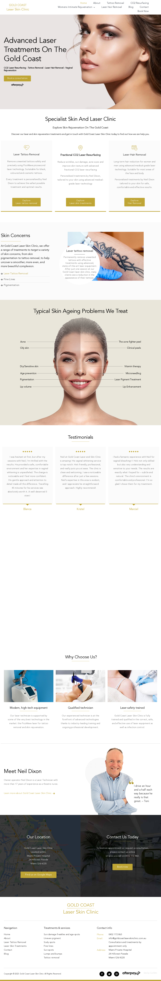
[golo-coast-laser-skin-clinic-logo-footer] (17, 5)
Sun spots (49, 950)
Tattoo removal (52, 958)
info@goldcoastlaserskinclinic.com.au (127, 938)
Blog (6, 954)
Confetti (153, 973)
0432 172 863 (132, 856)
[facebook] (101, 974)
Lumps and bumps (53, 954)
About (7, 938)
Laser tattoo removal (16, 273)
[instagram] (116, 974)
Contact (8, 950)
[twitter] (109, 974)
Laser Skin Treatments (15, 946)
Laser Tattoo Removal (15, 942)
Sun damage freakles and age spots (62, 934)
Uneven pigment (52, 938)
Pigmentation (11, 285)
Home (7, 934)
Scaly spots (49, 942)
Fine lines (9, 279)
